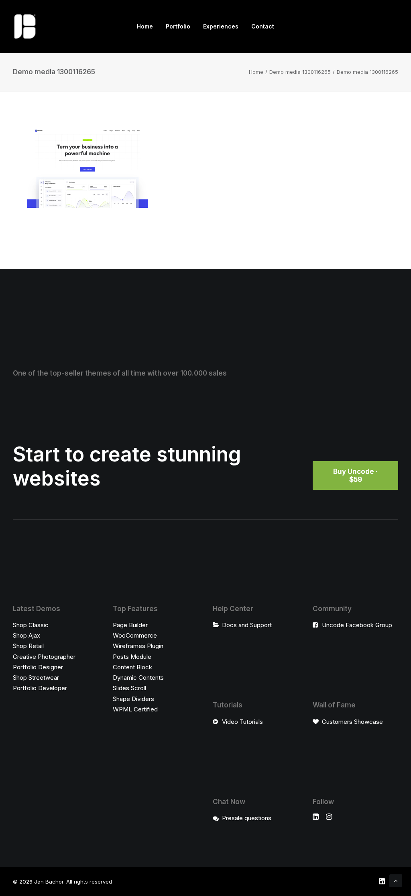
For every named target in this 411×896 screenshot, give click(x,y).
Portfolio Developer (40, 688)
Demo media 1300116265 (300, 72)
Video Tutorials (242, 721)
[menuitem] (145, 26)
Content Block (132, 667)
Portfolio (178, 26)
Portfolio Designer (38, 667)
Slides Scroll (129, 688)
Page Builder (130, 625)
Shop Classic (31, 625)
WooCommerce (135, 635)
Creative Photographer (44, 656)
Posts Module (132, 656)
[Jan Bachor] (25, 26)
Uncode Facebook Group (357, 625)
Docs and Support (247, 625)
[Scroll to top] (395, 880)
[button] (316, 817)
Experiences (220, 26)
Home (145, 26)
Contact (262, 26)
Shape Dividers (133, 699)
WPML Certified (135, 709)
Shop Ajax (26, 635)
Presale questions (246, 818)
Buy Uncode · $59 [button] (356, 475)
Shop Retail (28, 646)
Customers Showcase (352, 721)
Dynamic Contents (138, 677)
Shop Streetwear (36, 677)
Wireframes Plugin (138, 646)
